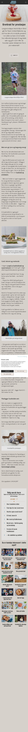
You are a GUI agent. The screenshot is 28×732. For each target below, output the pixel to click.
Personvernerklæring (22, 356)
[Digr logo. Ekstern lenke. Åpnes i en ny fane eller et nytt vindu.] (2, 358)
